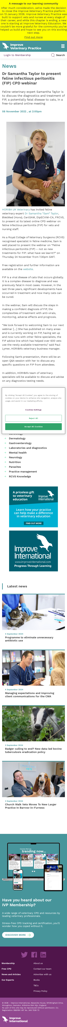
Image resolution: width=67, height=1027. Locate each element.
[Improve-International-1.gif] (33, 551)
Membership (8, 963)
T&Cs (36, 985)
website (28, 269)
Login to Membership (17, 55)
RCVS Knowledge (20, 476)
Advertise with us (42, 974)
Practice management (23, 471)
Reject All (33, 418)
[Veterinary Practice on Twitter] (24, 954)
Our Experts (8, 980)
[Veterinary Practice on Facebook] (34, 954)
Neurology (15, 457)
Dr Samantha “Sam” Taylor (41, 213)
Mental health (18, 452)
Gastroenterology (20, 443)
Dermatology (17, 438)
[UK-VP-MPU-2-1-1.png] (33, 506)
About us (38, 963)
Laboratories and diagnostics (28, 447)
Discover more (15, 934)
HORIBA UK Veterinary (16, 209)
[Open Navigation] (63, 46)
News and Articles (11, 974)
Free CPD (6, 968)
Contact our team (42, 968)
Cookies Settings (33, 409)
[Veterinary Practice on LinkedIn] (43, 954)
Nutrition (15, 462)
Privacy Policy (40, 991)
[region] (33, 410)
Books (37, 980)
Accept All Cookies (33, 426)
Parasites (15, 466)
